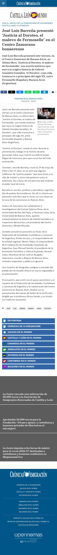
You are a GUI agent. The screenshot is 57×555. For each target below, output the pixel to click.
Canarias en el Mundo (20, 343)
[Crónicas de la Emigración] (28, 15)
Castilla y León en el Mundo (24, 337)
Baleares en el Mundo (20, 366)
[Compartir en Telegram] (44, 92)
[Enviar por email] (52, 92)
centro (22, 308)
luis (14, 308)
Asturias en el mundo (28, 495)
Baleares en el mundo (28, 512)
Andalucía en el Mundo (21, 349)
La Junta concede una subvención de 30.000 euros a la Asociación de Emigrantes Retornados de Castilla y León (28, 396)
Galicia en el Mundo (19, 331)
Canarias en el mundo (28, 501)
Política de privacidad (28, 525)
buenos (31, 308)
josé (8, 308)
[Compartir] (4, 92)
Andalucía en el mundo (28, 505)
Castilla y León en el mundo (28, 492)
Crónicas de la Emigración (24, 326)
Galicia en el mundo (28, 488)
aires (39, 308)
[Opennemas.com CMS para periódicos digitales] (28, 538)
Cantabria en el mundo (28, 508)
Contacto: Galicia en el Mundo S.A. (28, 518)
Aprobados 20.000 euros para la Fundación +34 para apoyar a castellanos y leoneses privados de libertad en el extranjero (28, 424)
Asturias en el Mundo (20, 355)
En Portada (14, 320)
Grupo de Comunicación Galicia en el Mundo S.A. (28, 521)
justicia (47, 308)
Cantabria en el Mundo (21, 360)
